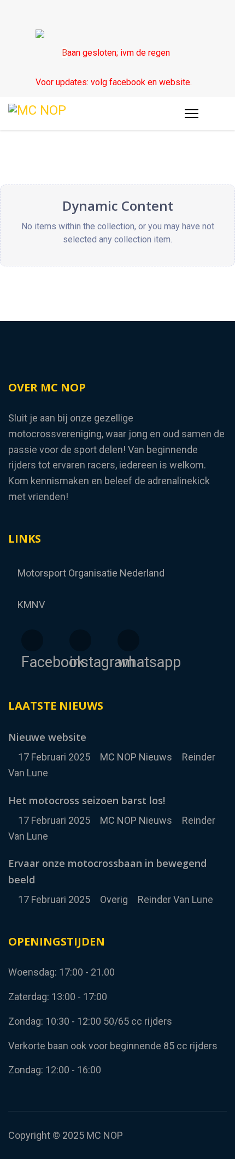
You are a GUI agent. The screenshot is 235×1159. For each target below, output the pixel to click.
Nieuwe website (47, 737)
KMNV (31, 604)
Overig (114, 899)
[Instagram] (118, 14)
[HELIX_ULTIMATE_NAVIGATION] (191, 113)
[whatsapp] (128, 640)
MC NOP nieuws (136, 757)
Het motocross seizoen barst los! (86, 800)
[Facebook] (96, 14)
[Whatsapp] (139, 14)
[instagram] (80, 640)
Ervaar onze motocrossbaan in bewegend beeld (107, 871)
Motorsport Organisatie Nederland (90, 573)
